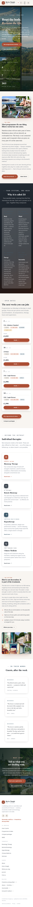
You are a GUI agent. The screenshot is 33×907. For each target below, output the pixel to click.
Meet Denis (23, 176)
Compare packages (9, 421)
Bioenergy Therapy (7, 844)
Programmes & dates (7, 831)
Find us (4, 875)
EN (18, 2)
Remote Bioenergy (7, 847)
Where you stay (8, 627)
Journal (4, 872)
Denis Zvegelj (5, 866)
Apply (3, 837)
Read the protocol (9, 176)
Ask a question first (16, 786)
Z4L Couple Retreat (10, 375)
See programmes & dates (11, 44)
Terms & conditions (6, 903)
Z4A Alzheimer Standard (11, 325)
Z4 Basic (6, 352)
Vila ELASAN (6, 888)
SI (21, 2)
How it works (5, 828)
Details (15, 340)
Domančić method (7, 891)
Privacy (13, 903)
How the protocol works (10, 49)
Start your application (15, 781)
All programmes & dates (11, 416)
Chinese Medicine (6, 853)
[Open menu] (28, 2)
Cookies (18, 903)
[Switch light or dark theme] (24, 2)
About (3, 863)
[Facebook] (3, 815)
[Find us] (6, 815)
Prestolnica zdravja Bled (9, 882)
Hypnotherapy (5, 850)
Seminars (4, 856)
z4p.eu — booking (7, 885)
